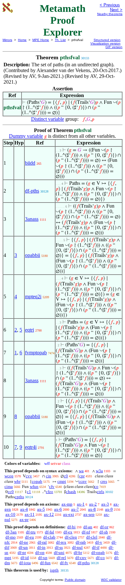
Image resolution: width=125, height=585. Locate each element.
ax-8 (92, 509)
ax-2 (93, 504)
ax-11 (30, 514)
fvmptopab (36, 352)
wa (81, 470)
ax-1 (81, 504)
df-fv (64, 562)
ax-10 (10, 514)
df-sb (103, 532)
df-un (23, 547)
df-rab (81, 542)
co (96, 486)
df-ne (23, 542)
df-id (25, 557)
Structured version (107, 40)
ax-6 (58, 509)
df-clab (49, 537)
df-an (87, 526)
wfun (34, 486)
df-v (98, 542)
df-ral (42, 542)
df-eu (29, 537)
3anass (31, 219)
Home (22, 40)
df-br (78, 552)
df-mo (10, 537)
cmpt (61, 481)
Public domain (75, 579)
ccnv (83, 481)
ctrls (100, 491)
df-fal (49, 532)
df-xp (42, 557)
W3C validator (111, 579)
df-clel (91, 537)
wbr (17, 481)
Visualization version (105, 43)
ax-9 (109, 509)
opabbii (32, 255)
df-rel (61, 557)
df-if (95, 547)
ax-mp (67, 504)
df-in (41, 547)
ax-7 (75, 509)
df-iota (25, 562)
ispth (54, 570)
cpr (82, 476)
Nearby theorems (109, 14)
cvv (29, 476)
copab (37, 481)
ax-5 (41, 509)
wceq (8, 476)
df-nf (86, 532)
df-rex (61, 542)
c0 (66, 476)
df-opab (98, 552)
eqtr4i (31, 447)
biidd (30, 163)
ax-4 (24, 509)
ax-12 (49, 514)
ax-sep (89, 514)
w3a (99, 470)
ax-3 (105, 504)
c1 (29, 491)
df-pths (32, 191)
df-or (104, 526)
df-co (100, 557)
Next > (116, 9)
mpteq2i (33, 296)
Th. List (60, 40)
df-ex (67, 532)
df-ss (59, 547)
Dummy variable (26, 136)
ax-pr (24, 519)
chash (71, 491)
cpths (19, 496)
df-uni (59, 552)
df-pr (22, 552)
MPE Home (40, 40)
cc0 (11, 491)
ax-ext (68, 514)
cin (48, 476)
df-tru (31, 532)
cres (103, 481)
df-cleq (71, 537)
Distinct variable (47, 119)
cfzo (49, 491)
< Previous (110, 5)
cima (8, 486)
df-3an (11, 532)
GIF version (113, 47)
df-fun (45, 562)
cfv (51, 486)
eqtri (29, 330)
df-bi (71, 526)
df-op (40, 552)
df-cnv (81, 557)
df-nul (77, 547)
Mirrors (7, 40)
